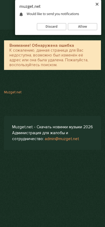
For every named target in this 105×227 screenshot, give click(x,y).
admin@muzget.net (62, 138)
